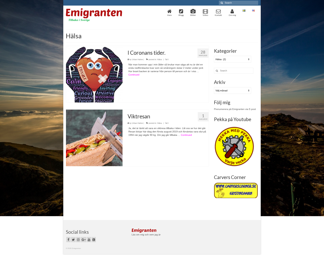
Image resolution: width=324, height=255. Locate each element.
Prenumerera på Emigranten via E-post (235, 109)
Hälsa (159, 59)
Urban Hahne (137, 59)
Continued (133, 74)
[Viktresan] (94, 137)
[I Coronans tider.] (94, 74)
